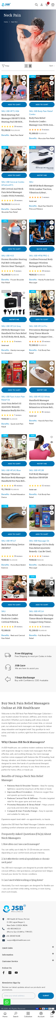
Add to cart (14, 104)
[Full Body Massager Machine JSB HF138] (42, 447)
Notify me (42, 175)
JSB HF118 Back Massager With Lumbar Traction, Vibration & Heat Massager (41, 189)
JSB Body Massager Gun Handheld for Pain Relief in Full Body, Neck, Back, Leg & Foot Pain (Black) (13, 333)
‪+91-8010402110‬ (14, 929)
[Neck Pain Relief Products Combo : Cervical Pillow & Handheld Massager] (14, 588)
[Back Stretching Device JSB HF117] (14, 517)
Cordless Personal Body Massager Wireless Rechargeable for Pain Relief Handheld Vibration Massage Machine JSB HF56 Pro (41, 263)
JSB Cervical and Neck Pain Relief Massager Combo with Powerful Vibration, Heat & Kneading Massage (12, 192)
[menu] (53, 4)
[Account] (41, 4)
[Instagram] (9, 972)
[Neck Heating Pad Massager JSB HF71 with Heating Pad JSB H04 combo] (14, 88)
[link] (28, 35)
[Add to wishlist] (24, 78)
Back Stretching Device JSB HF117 (12, 546)
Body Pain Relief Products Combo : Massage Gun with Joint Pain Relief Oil (41, 121)
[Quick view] (24, 83)
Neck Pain (14, 22)
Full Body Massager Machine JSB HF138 (38, 475)
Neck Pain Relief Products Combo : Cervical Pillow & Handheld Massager (11, 618)
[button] (26, 66)
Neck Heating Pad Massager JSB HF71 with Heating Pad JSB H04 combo (13, 118)
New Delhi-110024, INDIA (17, 925)
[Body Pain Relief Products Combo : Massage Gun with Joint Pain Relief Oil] (42, 88)
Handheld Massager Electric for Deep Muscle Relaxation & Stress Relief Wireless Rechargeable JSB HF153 (42, 404)
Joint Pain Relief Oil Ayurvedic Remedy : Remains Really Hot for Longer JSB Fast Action (12, 407)
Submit (46, 996)
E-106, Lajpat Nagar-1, (16, 922)
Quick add (42, 249)
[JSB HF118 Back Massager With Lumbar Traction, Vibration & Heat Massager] (42, 158)
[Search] (36, 4)
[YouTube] (16, 972)
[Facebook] (3, 972)
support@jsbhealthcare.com (18, 940)
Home (6, 22)
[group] (14, 127)
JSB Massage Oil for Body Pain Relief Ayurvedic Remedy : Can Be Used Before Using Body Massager (41, 548)
